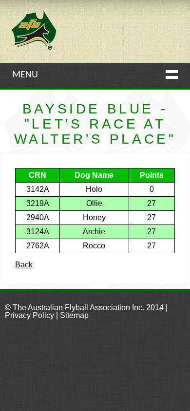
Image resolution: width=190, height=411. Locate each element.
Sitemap (74, 315)
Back (24, 265)
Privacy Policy (29, 315)
